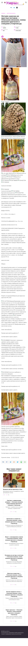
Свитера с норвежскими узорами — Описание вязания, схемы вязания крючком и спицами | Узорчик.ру (14, 503)
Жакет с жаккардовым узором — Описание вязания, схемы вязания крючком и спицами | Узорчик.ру (14, 539)
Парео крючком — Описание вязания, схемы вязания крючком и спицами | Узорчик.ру (14, 612)
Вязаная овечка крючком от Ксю (12, 489)
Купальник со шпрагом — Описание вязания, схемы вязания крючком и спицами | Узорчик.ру (14, 521)
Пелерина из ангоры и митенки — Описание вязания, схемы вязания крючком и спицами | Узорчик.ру (14, 557)
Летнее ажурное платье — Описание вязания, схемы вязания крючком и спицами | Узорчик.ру (14, 594)
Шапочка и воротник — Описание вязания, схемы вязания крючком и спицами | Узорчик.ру (14, 576)
